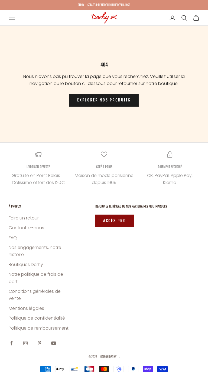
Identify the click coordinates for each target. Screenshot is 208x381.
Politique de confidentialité (37, 318)
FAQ (13, 238)
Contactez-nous (26, 228)
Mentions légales (26, 308)
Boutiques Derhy (26, 264)
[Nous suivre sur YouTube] (53, 343)
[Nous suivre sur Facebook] (11, 343)
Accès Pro (114, 220)
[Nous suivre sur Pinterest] (39, 343)
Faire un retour (24, 218)
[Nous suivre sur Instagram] (25, 343)
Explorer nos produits (104, 100)
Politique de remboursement (39, 328)
